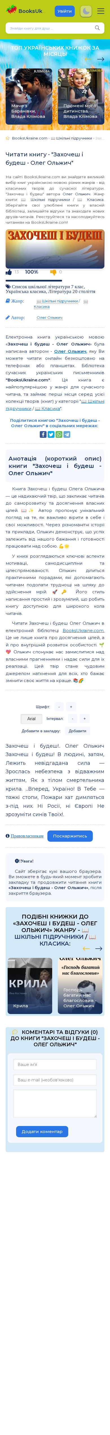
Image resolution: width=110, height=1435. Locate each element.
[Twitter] (51, 434)
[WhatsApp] (59, 434)
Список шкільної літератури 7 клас (48, 286)
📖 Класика (90, 199)
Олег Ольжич (76, 194)
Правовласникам (27, 836)
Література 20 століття (71, 291)
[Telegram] (66, 434)
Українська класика (26, 291)
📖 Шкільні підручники (45, 199)
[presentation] (88, 58)
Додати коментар (42, 1131)
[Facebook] (43, 434)
